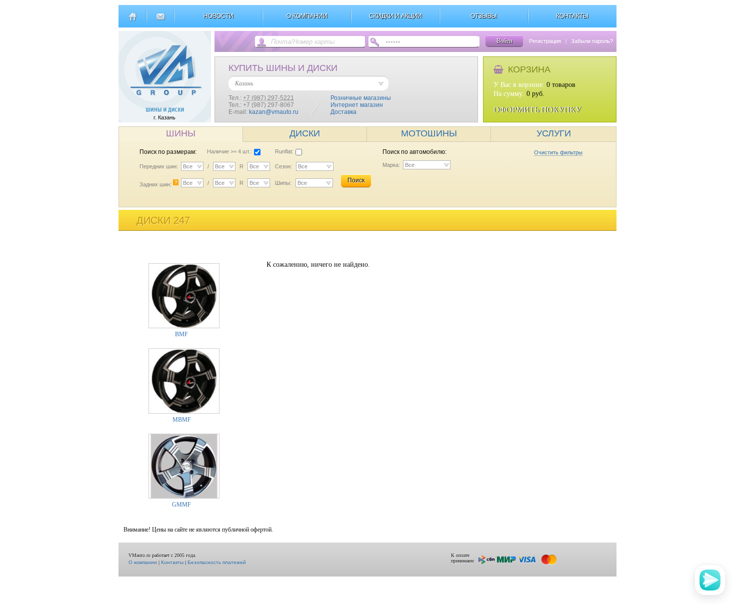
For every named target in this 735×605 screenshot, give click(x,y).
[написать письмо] (160, 20)
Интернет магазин (356, 104)
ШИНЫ (181, 133)
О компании (142, 562)
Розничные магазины (360, 97)
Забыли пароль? (592, 41)
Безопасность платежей (217, 562)
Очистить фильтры (558, 152)
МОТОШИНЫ (429, 133)
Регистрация (545, 41)
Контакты (172, 562)
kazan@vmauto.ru (273, 111)
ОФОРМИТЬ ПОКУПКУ (537, 109)
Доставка (343, 111)
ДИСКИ (305, 133)
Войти (504, 40)
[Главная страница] (132, 20)
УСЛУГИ (553, 133)
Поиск (356, 180)
